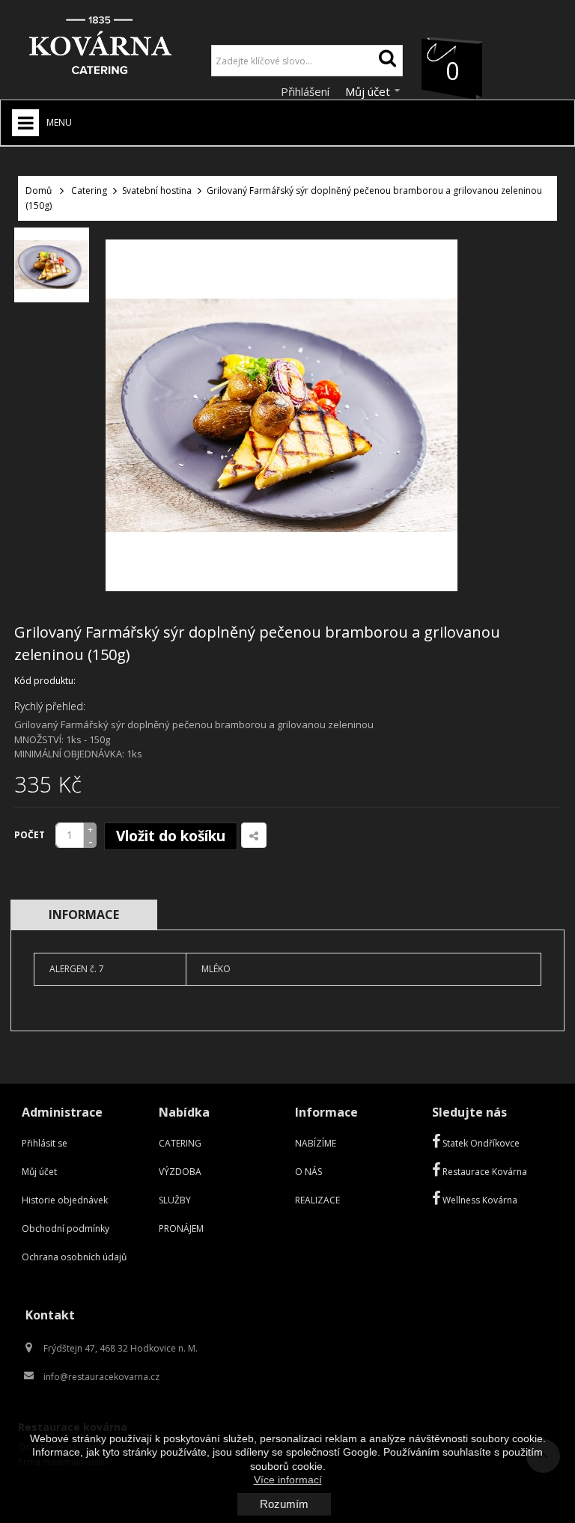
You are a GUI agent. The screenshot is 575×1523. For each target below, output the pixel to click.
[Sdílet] (254, 835)
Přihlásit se (44, 1143)
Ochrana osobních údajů (74, 1257)
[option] (51, 265)
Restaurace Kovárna (483, 1171)
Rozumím (284, 1504)
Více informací (288, 1480)
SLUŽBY (175, 1200)
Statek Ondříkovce (480, 1143)
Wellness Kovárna (478, 1200)
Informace (84, 914)
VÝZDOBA (180, 1171)
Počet (29, 834)
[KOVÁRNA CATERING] (100, 49)
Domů (38, 190)
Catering (89, 190)
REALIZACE (317, 1200)
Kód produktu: (45, 680)
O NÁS (308, 1171)
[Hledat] (387, 61)
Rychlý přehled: (49, 706)
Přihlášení (306, 91)
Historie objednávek (65, 1200)
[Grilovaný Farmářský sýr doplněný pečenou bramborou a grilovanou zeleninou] (51, 265)
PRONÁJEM (181, 1228)
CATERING (180, 1143)
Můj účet (39, 1171)
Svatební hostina (157, 190)
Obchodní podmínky (65, 1228)
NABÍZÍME (315, 1143)
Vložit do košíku (170, 836)
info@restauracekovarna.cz (101, 1376)
